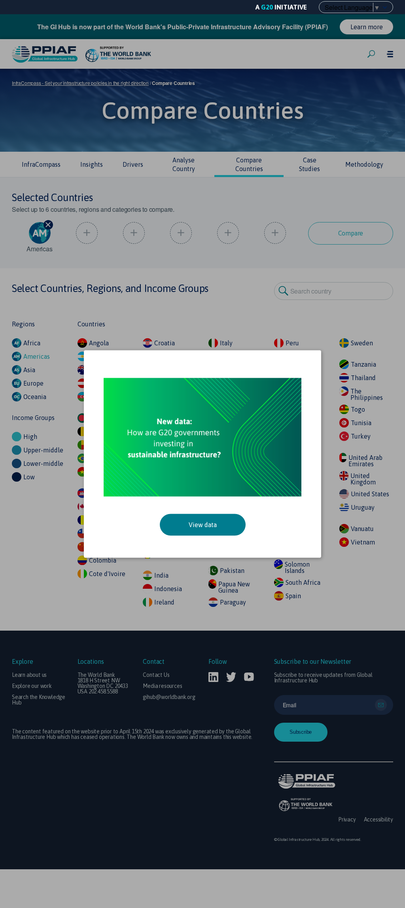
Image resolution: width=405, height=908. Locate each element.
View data (203, 524)
